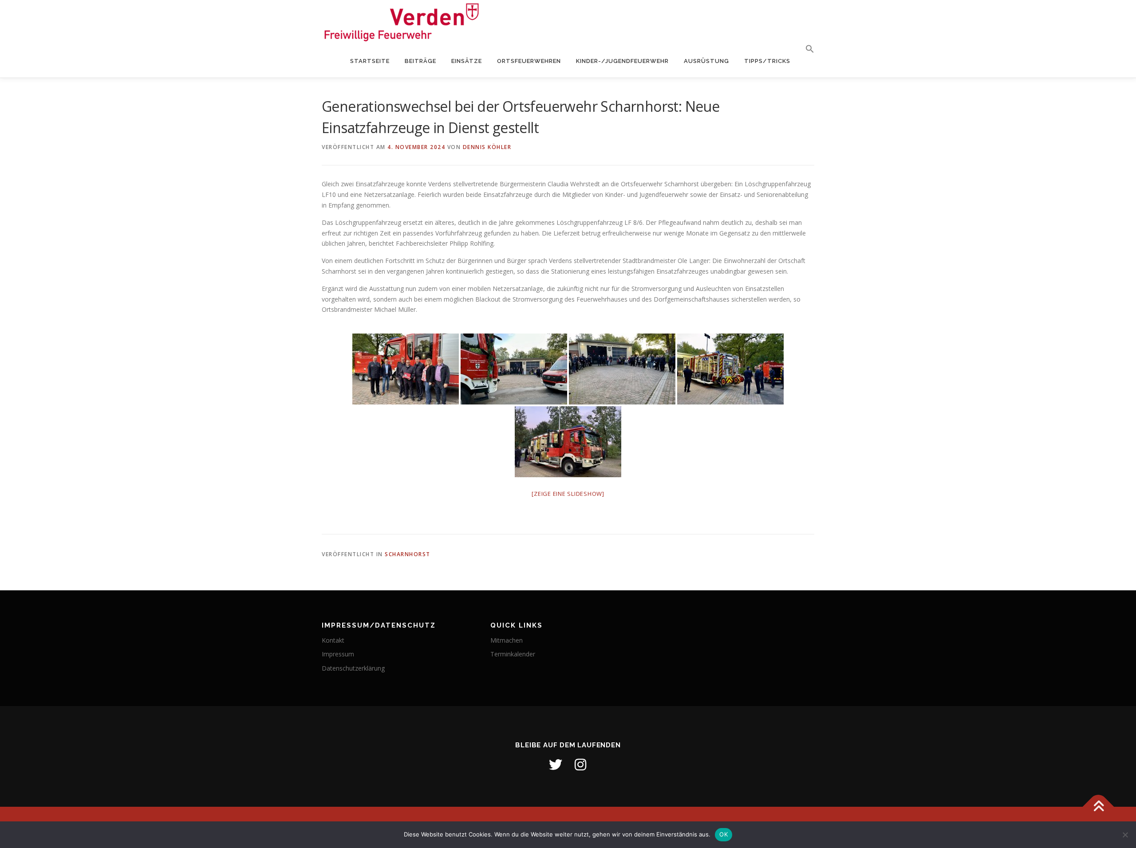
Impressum (338, 654)
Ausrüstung (706, 61)
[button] (806, 49)
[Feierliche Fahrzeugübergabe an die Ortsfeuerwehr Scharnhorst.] (405, 369)
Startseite (370, 61)
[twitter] (555, 764)
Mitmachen (506, 640)
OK (723, 834)
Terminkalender (512, 654)
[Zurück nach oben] (1098, 806)
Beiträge (420, 61)
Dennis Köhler (487, 147)
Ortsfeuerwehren (529, 61)
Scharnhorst (407, 554)
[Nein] (1124, 834)
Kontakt (333, 640)
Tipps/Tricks (767, 61)
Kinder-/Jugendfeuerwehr (622, 61)
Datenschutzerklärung (353, 668)
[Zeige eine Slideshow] (568, 494)
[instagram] (580, 764)
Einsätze (466, 61)
